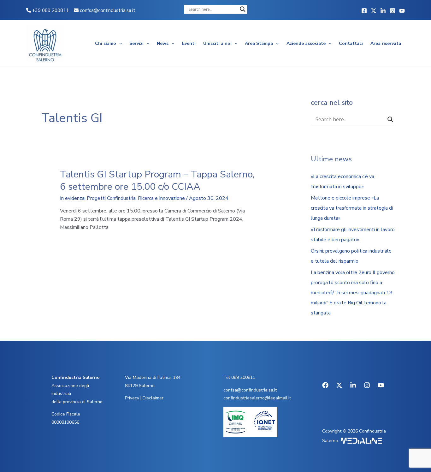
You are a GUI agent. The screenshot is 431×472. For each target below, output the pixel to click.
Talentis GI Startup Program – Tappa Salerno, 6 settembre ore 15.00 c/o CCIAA (157, 180)
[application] (119, 43)
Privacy (132, 398)
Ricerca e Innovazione (161, 198)
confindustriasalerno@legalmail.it (257, 398)
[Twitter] (373, 11)
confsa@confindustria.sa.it (107, 10)
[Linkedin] (383, 11)
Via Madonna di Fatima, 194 (152, 377)
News (162, 43)
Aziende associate (306, 43)
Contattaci (351, 43)
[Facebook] (364, 11)
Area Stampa (259, 43)
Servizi (136, 43)
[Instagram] (392, 11)
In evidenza (72, 198)
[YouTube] (402, 11)
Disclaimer (153, 398)
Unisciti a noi (217, 43)
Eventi (189, 43)
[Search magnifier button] (242, 9)
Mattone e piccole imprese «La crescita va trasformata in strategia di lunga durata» (352, 208)
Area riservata (385, 43)
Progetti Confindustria (111, 198)
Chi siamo (105, 43)
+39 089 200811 (50, 10)
